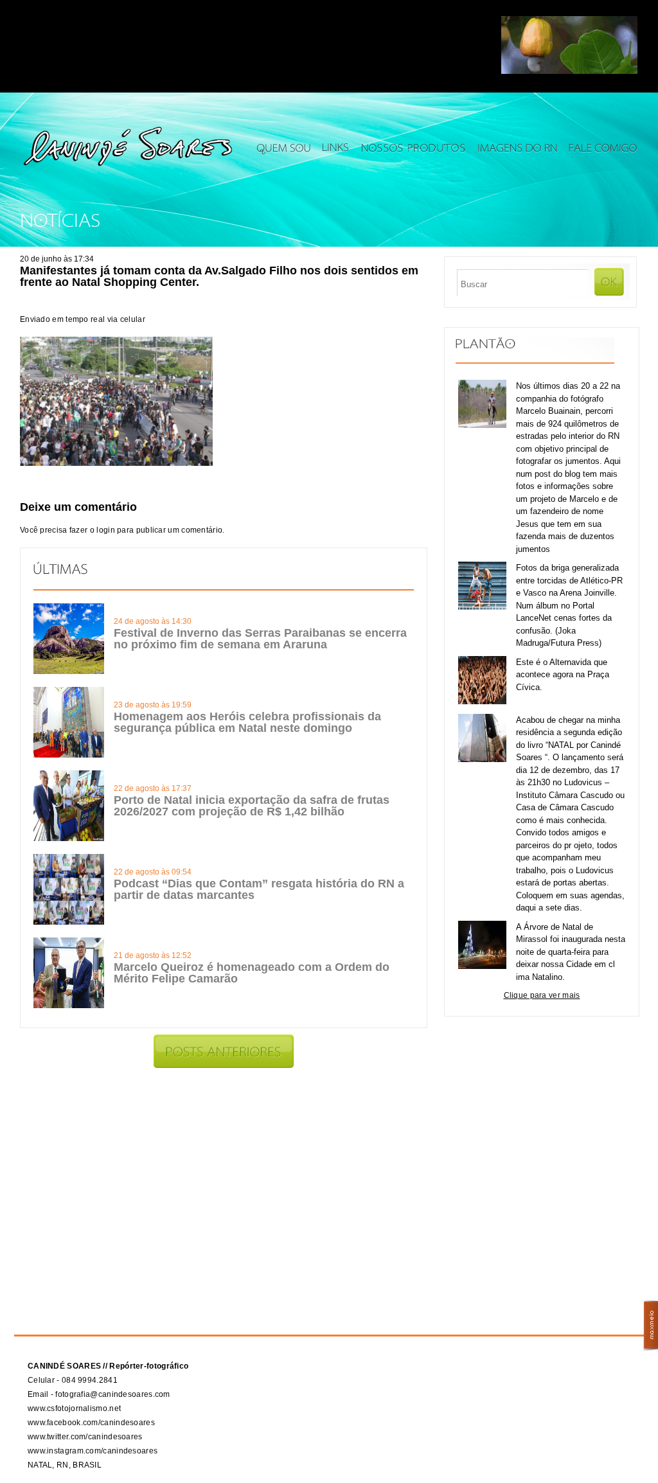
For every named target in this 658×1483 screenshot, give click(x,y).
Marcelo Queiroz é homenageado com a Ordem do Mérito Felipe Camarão (251, 973)
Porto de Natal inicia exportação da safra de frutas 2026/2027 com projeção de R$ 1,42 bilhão (251, 806)
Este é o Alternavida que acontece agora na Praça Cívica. (562, 674)
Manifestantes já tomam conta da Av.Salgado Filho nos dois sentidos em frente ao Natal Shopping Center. (219, 276)
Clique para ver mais (542, 995)
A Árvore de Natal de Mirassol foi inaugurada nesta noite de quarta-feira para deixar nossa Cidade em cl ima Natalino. (570, 952)
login (105, 530)
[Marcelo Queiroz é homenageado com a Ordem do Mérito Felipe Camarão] (68, 1005)
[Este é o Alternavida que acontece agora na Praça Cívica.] (482, 701)
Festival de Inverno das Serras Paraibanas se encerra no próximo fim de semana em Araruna (260, 638)
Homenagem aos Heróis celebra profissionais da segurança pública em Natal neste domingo (247, 722)
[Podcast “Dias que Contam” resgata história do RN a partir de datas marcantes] (68, 922)
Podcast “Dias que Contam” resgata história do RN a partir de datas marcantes (259, 889)
